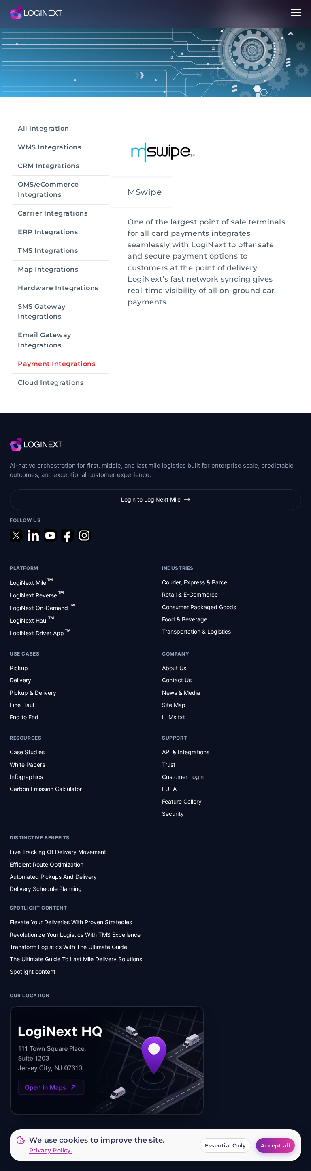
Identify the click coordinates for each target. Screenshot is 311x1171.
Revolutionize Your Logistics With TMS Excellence (75, 934)
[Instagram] (84, 535)
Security (173, 813)
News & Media (181, 692)
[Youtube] (50, 535)
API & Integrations (185, 751)
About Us (174, 667)
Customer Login (183, 776)
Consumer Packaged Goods (199, 607)
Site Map (173, 704)
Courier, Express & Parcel (195, 582)
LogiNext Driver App (40, 632)
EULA (169, 788)
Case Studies (27, 751)
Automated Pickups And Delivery (53, 876)
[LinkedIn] (33, 535)
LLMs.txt (173, 717)
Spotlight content (32, 971)
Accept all (275, 1145)
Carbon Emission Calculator (46, 788)
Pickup (19, 667)
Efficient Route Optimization (46, 864)
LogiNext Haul (32, 620)
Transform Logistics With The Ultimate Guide (68, 946)
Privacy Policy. (50, 1150)
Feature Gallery (182, 801)
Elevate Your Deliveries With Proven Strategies (71, 922)
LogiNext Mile (31, 582)
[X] (16, 535)
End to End (24, 717)
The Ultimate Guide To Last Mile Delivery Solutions (76, 958)
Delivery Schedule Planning (46, 888)
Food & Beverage (184, 619)
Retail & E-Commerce (190, 594)
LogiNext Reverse (37, 595)
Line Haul (22, 704)
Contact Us (177, 680)
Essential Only (225, 1145)
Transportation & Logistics (196, 631)
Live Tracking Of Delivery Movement (58, 851)
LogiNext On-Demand (42, 607)
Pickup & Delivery (33, 692)
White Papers (27, 764)
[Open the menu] (296, 13)
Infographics (26, 776)
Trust (168, 764)
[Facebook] (67, 535)
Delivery (20, 680)
